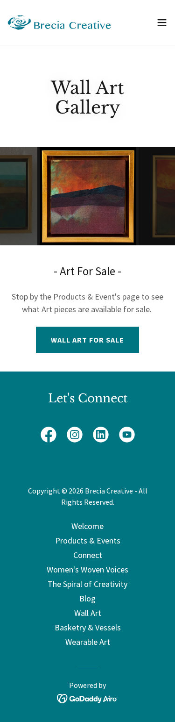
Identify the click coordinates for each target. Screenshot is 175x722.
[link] (59, 22)
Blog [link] (87, 598)
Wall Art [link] (87, 613)
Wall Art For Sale (87, 339)
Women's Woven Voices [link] (87, 569)
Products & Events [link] (87, 540)
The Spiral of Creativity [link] (87, 584)
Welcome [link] (87, 526)
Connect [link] (87, 555)
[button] (162, 22)
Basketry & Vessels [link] (88, 627)
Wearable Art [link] (87, 641)
